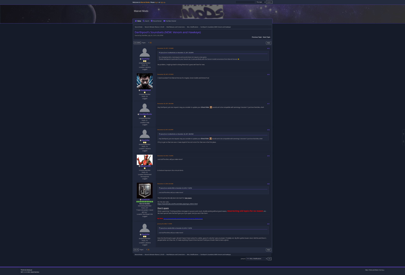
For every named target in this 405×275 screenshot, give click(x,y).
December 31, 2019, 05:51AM (165, 183)
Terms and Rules (373, 270)
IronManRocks (146, 114)
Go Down (137, 42)
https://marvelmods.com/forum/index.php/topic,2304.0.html (178, 204)
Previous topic (257, 37)
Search (147, 21)
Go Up (136, 249)
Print (268, 43)
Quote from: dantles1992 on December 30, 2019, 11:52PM (176, 188)
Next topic (266, 37)
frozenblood (146, 90)
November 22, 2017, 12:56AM (165, 48)
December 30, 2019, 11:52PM (165, 155)
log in (156, 2)
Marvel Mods (141, 11)
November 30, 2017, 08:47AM (165, 103)
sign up (163, 2)
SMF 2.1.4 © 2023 (25, 272)
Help (366, 270)
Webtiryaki (29, 270)
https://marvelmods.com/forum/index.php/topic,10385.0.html (183, 218)
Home (139, 21)
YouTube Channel (171, 21)
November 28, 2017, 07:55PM (165, 74)
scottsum (146, 199)
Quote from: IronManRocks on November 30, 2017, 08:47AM (176, 134)
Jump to (243, 258)
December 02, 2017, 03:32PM (165, 129)
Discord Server (157, 21)
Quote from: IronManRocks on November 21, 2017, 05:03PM (176, 52)
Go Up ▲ (381, 270)
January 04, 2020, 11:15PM (164, 224)
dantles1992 (146, 166)
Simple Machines (35, 272)
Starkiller (146, 59)
